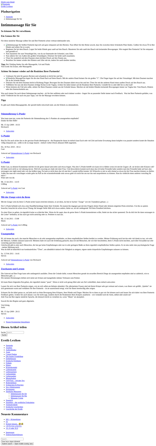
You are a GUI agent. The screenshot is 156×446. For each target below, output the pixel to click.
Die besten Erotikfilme (14, 356)
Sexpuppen (10, 389)
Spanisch (9, 400)
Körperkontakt (11, 367)
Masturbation (11, 378)
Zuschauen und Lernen (12, 269)
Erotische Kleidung (13, 361)
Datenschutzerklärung (14, 435)
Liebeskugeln (11, 370)
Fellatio (9, 363)
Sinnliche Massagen (13, 391)
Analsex (9, 348)
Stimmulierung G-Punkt (13, 114)
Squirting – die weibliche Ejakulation (20, 402)
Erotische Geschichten (14, 407)
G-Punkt (5, 136)
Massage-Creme (17, 398)
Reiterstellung (11, 383)
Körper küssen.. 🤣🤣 (14, 424)
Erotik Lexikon (7, 6)
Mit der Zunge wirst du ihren (15, 197)
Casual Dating (11, 354)
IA (7, 422)
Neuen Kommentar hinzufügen (18, 322)
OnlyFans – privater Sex (15, 381)
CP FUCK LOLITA (14, 426)
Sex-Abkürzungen (13, 387)
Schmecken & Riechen (15, 385)
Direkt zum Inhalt (8, 2)
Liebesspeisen (11, 372)
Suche (3, 332)
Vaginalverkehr (12, 405)
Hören (8, 365)
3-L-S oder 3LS (12, 428)
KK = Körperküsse (13, 419)
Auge (8, 352)
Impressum (10, 432)
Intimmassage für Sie (19, 394)
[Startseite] (5, 4)
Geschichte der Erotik (14, 409)
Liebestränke (11, 374)
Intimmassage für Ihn (19, 396)
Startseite (9, 345)
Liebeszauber (11, 376)
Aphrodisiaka (11, 350)
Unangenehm (7, 233)
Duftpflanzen (11, 359)
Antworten (10, 131)
